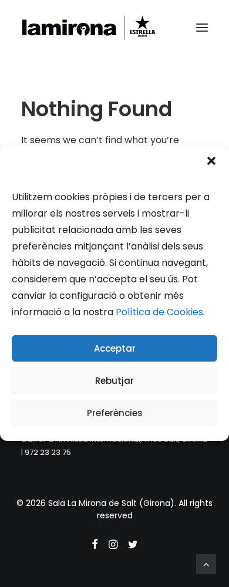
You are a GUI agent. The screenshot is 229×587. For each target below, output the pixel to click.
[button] (211, 161)
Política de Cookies (159, 312)
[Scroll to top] (206, 563)
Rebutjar (114, 381)
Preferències (115, 413)
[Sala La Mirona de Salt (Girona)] (88, 27)
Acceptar (115, 348)
